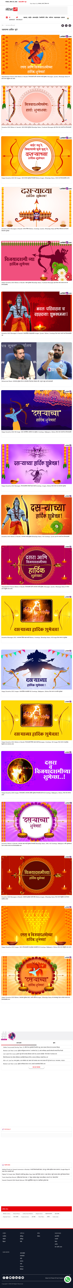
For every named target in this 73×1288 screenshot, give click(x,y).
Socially (19, 20)
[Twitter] (66, 25)
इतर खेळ (33, 1217)
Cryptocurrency (25, 1217)
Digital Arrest (39, 1214)
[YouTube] (10, 1277)
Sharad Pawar (16, 1214)
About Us (47, 1278)
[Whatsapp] (69, 25)
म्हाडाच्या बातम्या (48, 1214)
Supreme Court (6, 1217)
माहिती (4, 1239)
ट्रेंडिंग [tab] (54, 1043)
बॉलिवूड (21, 1236)
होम (2, 26)
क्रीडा (46, 18)
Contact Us (62, 1278)
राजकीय (4, 1236)
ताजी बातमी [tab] (18, 1043)
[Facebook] (62, 25)
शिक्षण (4, 1242)
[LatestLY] (11, 9)
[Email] (22, 1277)
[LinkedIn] (16, 1277)
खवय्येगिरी (57, 1236)
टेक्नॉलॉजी (41, 18)
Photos (21, 1267)
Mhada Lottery (6, 1214)
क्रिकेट (38, 1236)
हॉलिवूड (21, 1239)
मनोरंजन (51, 18)
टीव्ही (21, 1242)
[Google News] (19, 1277)
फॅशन (56, 1242)
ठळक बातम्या (6, 1252)
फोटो (21, 1264)
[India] (68, 19)
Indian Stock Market (28, 1214)
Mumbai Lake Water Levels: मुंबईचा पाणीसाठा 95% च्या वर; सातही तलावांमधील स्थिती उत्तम (24, 1064)
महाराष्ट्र (25, 18)
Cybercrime (55, 1217)
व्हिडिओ (21, 1269)
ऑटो (21, 1259)
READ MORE (36, 1067)
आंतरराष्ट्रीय (35, 18)
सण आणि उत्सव (58, 1247)
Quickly (12, 20)
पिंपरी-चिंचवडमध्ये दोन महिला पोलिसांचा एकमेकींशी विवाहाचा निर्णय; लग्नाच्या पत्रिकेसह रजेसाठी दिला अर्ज (25, 1057)
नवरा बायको (15, 1217)
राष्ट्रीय (29, 18)
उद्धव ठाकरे (57, 1214)
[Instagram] (13, 1277)
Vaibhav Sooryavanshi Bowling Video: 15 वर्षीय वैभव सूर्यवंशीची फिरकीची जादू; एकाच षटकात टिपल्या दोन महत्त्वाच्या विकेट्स (31, 1048)
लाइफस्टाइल (57, 18)
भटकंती (56, 1239)
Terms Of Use (54, 1278)
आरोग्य (48, 1217)
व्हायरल (63, 18)
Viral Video (41, 1217)
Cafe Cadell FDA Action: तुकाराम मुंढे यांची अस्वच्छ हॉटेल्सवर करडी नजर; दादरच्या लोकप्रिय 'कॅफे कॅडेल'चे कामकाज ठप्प (30, 1054)
